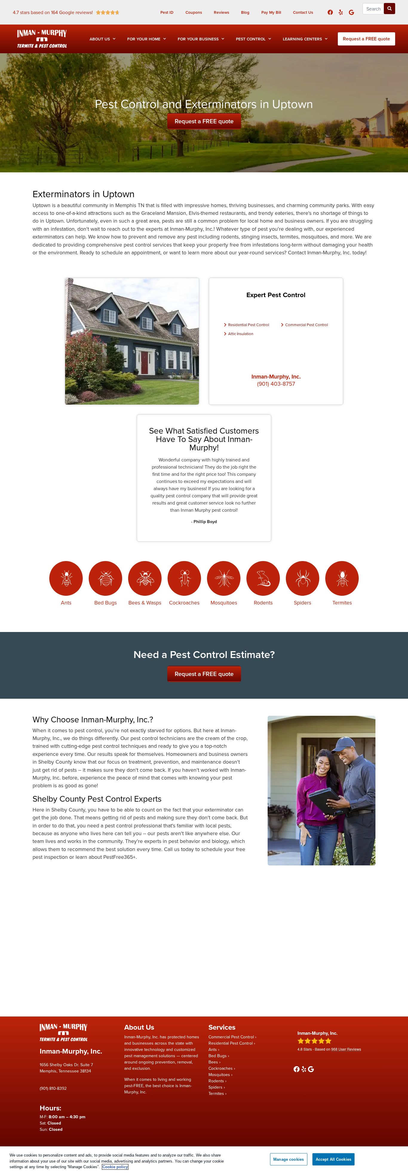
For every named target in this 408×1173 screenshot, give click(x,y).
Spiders (302, 602)
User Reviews (346, 1049)
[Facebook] (330, 12)
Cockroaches (184, 602)
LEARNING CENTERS (302, 39)
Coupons (193, 12)
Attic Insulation (240, 333)
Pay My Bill (271, 12)
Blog (245, 12)
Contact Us (303, 12)
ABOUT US (100, 39)
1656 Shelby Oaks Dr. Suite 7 (66, 1065)
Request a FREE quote (366, 38)
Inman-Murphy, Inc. (276, 376)
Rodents (263, 602)
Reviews (221, 12)
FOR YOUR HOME (143, 39)
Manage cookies (288, 1159)
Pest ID (167, 12)
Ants (66, 602)
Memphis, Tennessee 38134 (65, 1071)
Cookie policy (115, 1167)
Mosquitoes (224, 602)
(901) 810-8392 (53, 1088)
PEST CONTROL (251, 39)
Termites (342, 602)
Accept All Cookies (333, 1159)
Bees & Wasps (144, 602)
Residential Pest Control (248, 324)
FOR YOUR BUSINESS (198, 39)
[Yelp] (340, 12)
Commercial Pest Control (306, 324)
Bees (213, 1062)
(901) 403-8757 (276, 383)
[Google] (351, 12)
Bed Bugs (105, 602)
